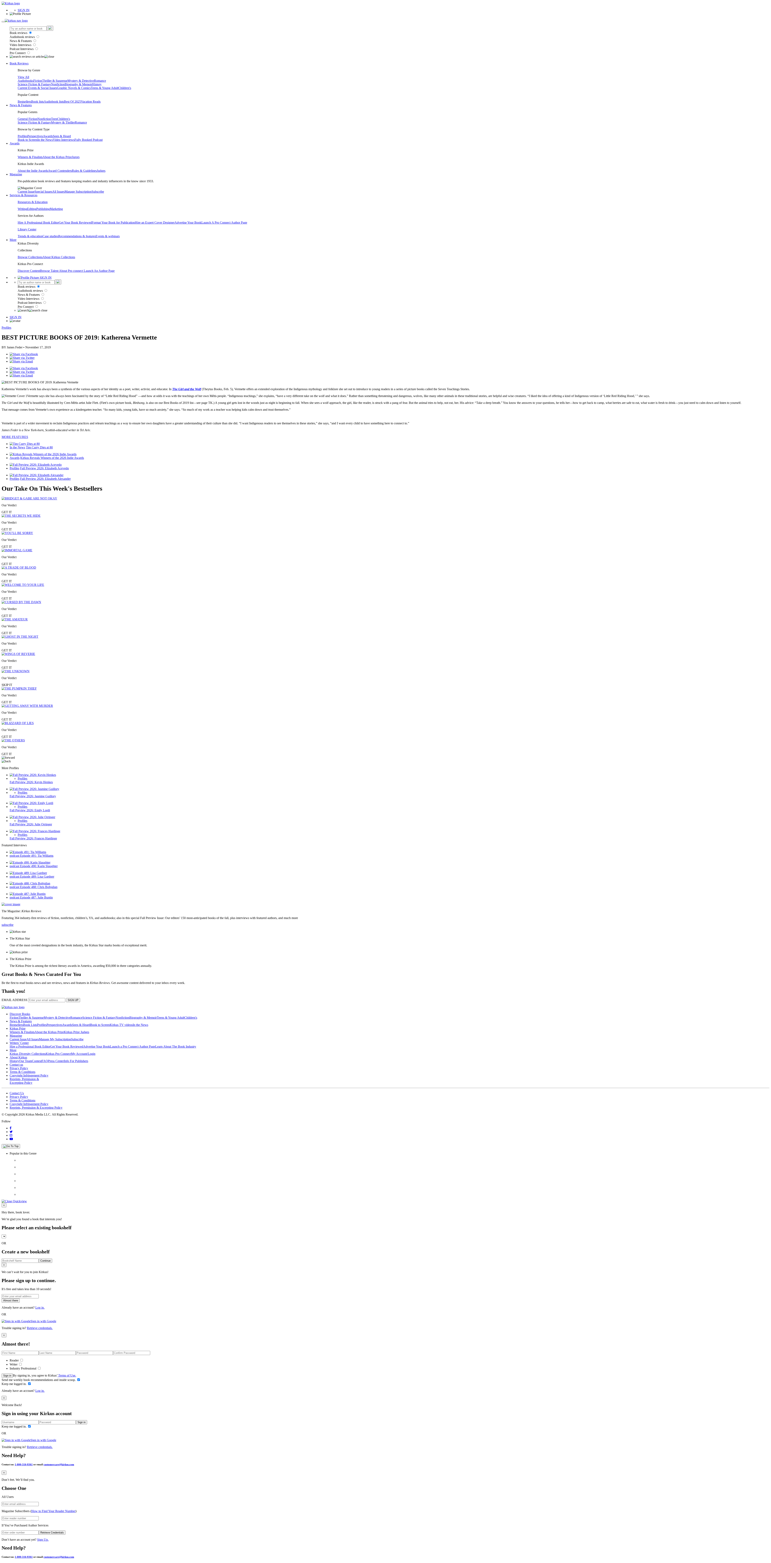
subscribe (7, 924)
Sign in (7, 1375)
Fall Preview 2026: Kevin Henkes (31, 782)
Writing (22, 209)
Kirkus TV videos (121, 1025)
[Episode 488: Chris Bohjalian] (30, 883)
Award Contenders (60, 170)
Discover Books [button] (20, 1014)
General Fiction (27, 119)
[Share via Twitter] (22, 357)
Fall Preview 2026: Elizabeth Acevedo (44, 468)
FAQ (45, 1061)
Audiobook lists (54, 101)
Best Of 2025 (72, 101)
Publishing (43, 209)
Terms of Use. (66, 1375)
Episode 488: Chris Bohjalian (38, 887)
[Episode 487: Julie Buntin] (28, 894)
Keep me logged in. (14, 1384)
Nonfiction (58, 84)
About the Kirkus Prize (57, 157)
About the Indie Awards (33, 170)
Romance (100, 80)
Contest (37, 1061)
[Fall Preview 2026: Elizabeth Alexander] (36, 475)
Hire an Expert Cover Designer (154, 222)
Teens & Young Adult (104, 88)
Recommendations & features (77, 236)
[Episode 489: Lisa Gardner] (28, 873)
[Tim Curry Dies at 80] (25, 443)
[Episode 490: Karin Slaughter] (30, 862)
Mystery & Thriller (63, 122)
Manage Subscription (78, 191)
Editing (31, 209)
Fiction (37, 80)
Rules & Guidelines (84, 170)
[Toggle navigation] (3, 21)
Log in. (40, 1307)
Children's (124, 88)
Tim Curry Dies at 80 (39, 447)
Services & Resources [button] (23, 195)
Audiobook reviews (23, 37)
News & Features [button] (21, 105)
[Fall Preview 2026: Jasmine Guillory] (34, 789)
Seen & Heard (62, 136)
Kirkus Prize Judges (76, 1032)
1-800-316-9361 (24, 1464)
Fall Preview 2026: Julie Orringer (31, 824)
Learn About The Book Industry (175, 1046)
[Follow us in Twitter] (11, 1131)
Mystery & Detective (80, 80)
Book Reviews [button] (19, 63)
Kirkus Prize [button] (17, 1028)
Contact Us (17, 1093)
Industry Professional (23, 1368)
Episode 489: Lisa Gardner (37, 876)
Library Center (27, 229)
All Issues (58, 191)
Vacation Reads (91, 101)
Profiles (22, 136)
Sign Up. (43, 1539)
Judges (101, 170)
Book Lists (30, 1025)
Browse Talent (49, 270)
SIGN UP (73, 1000)
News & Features (21, 41)
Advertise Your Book (187, 222)
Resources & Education (33, 202)
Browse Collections (30, 257)
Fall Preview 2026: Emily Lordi (30, 810)
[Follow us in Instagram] (11, 1135)
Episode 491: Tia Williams (36, 855)
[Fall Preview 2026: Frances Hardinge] (35, 831)
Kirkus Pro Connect (58, 1053)
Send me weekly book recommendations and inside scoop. (39, 1380)
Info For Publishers (76, 1061)
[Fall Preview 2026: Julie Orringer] (32, 817)
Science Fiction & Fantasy (34, 84)
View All (23, 77)
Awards (48, 136)
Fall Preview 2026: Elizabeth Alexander (45, 478)
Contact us (16, 1064)
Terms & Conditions (22, 1072)
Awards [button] (14, 143)
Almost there (10, 1300)
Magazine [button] (16, 174)
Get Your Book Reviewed (75, 222)
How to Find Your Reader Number (53, 1511)
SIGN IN (24, 10)
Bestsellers (24, 101)
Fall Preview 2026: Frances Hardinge (33, 838)
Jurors (76, 157)
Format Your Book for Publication (113, 222)
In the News (45, 139)
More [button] (13, 240)
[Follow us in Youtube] (11, 1139)
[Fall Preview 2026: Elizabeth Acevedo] (36, 464)
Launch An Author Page (99, 270)
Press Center (56, 1061)
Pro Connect (18, 53)
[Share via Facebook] (24, 354)
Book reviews (19, 33)
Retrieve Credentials (52, 1532)
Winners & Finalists (30, 157)
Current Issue (26, 191)
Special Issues (43, 191)
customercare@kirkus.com (59, 1464)
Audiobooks (25, 80)
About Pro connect (71, 270)
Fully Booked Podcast (88, 139)
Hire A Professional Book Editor (38, 222)
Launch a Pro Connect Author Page (132, 1046)
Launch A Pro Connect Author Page (224, 222)
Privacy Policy (19, 1068)
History (97, 84)
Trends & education (30, 236)
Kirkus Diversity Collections (28, 1053)
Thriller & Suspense (54, 80)
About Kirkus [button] (18, 1057)
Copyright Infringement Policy (29, 1075)
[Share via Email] (21, 361)
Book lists (37, 101)
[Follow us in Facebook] (10, 1128)
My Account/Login (83, 1053)
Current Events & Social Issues (37, 88)
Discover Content (29, 270)
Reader (14, 1360)
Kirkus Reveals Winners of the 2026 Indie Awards (52, 458)
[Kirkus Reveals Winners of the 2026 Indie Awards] (43, 454)
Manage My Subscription (55, 1039)
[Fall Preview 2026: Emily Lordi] (31, 803)
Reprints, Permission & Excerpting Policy (24, 1080)
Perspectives (35, 136)
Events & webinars (108, 236)
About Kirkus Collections (59, 257)
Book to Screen (27, 139)
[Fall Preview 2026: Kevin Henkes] (33, 775)
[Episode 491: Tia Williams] (28, 852)
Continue (45, 1260)
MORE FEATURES (15, 437)
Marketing (56, 209)
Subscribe (98, 191)
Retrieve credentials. (40, 1328)
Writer (14, 1364)
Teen (54, 119)
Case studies (50, 236)
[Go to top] (11, 1146)
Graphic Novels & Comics (74, 88)
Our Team (25, 1061)
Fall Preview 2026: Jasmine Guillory (33, 796)
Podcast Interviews (22, 49)
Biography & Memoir (78, 84)
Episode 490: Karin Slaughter (39, 866)
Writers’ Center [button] (19, 1043)
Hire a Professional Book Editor (30, 1046)
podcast (15, 855)
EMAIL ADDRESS (14, 1000)
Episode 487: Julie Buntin (36, 897)
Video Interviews (21, 45)
